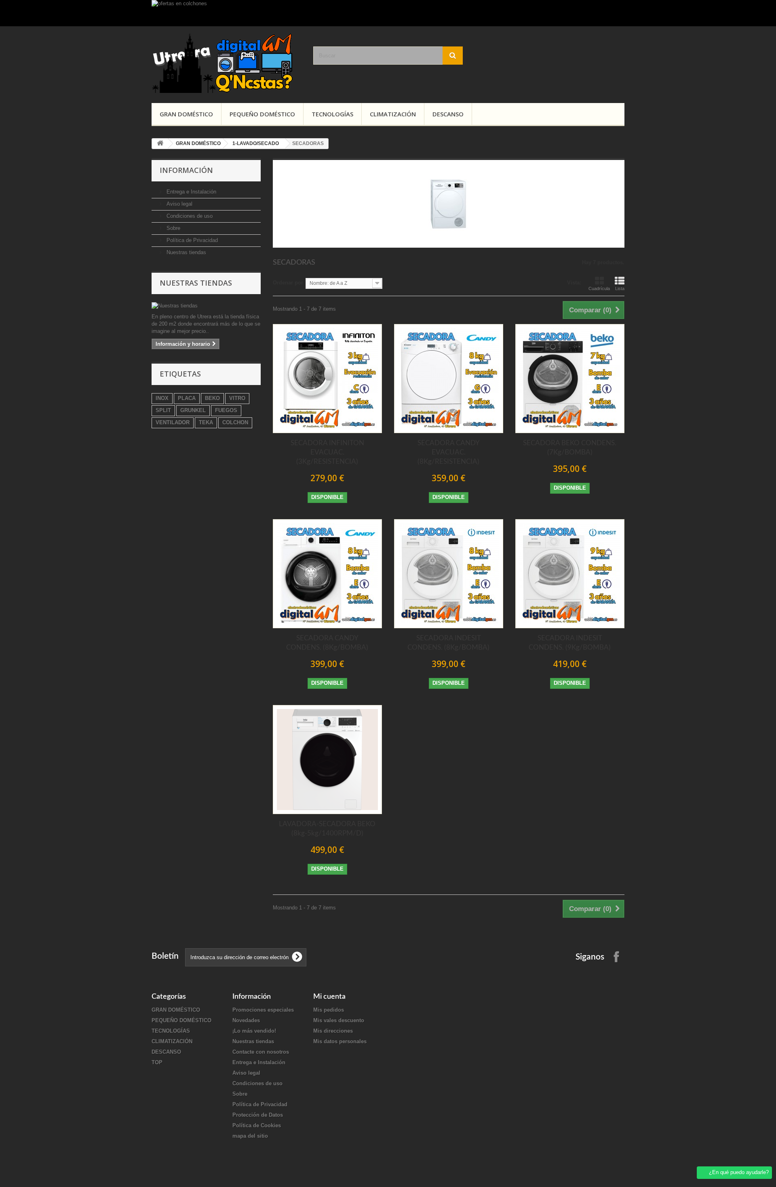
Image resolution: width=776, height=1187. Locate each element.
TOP (157, 1062)
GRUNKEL (193, 410)
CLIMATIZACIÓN (393, 114)
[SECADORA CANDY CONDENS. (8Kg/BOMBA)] (327, 573)
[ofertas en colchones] (388, 13)
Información (186, 170)
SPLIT (163, 410)
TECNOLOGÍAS (332, 114)
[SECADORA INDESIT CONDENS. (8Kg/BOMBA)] (448, 573)
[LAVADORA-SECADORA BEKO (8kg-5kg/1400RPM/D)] (327, 759)
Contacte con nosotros (260, 1052)
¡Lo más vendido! (254, 1031)
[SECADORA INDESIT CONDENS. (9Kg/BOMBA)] (569, 573)
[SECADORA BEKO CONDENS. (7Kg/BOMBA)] (569, 378)
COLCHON (235, 422)
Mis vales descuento (338, 1020)
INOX (162, 398)
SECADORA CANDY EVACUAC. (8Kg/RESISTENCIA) (449, 452)
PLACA (187, 398)
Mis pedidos (328, 1010)
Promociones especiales (263, 1010)
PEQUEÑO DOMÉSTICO (262, 114)
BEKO (212, 398)
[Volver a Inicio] (160, 144)
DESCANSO (448, 114)
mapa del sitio (250, 1136)
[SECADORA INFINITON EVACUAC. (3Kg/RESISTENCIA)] (327, 378)
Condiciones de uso (189, 216)
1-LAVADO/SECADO (255, 143)
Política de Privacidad (191, 240)
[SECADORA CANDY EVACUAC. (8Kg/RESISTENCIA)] (448, 378)
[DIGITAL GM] (226, 62)
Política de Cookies (256, 1125)
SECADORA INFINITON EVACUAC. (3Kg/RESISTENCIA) (327, 452)
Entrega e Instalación (190, 192)
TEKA (206, 422)
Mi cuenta (329, 996)
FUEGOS (226, 410)
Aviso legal (178, 204)
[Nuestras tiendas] (206, 305)
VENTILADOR (173, 422)
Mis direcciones (333, 1031)
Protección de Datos (257, 1115)
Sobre (172, 228)
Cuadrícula (599, 288)
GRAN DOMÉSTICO (186, 114)
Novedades (246, 1020)
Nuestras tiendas (185, 252)
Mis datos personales (340, 1041)
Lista (619, 288)
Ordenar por (288, 283)
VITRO (237, 398)
